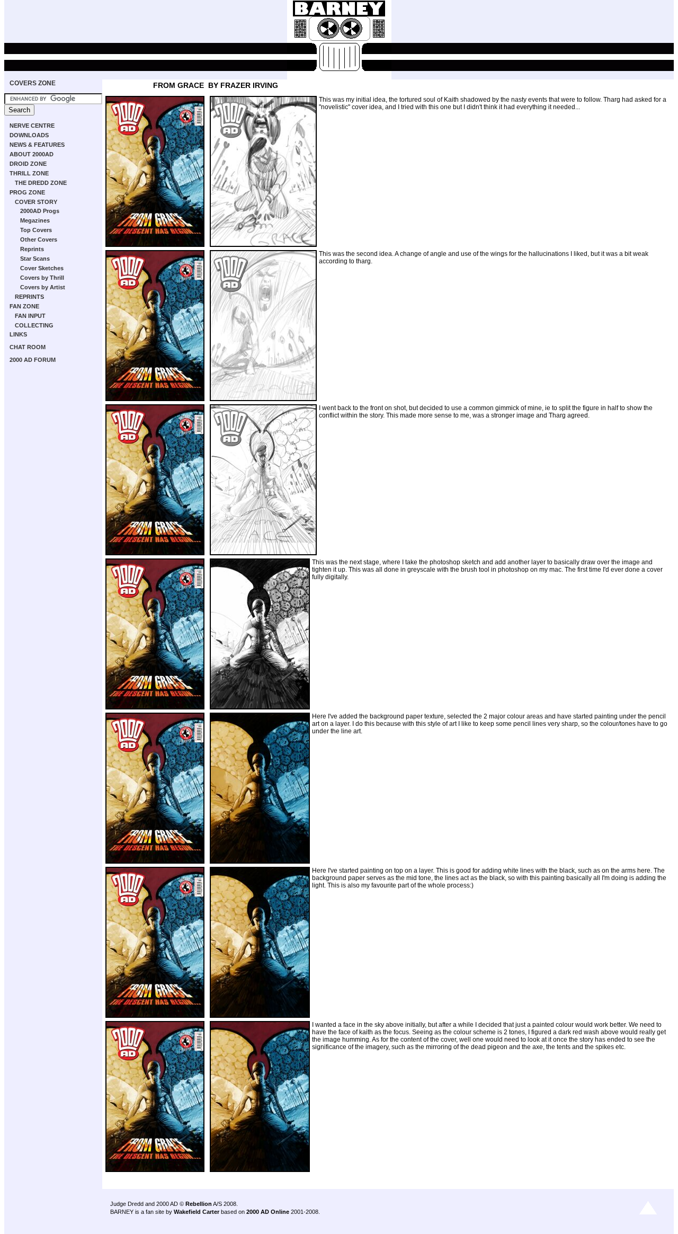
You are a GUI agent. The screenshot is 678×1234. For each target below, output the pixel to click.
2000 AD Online (267, 1212)
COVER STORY (36, 202)
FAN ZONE (24, 306)
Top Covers (36, 230)
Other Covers (38, 239)
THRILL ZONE (29, 173)
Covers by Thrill (42, 277)
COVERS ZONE (33, 83)
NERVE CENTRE (32, 125)
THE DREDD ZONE (41, 183)
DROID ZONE (28, 164)
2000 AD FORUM (33, 360)
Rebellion (198, 1204)
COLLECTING (34, 325)
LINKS (18, 334)
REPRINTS (29, 297)
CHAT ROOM (28, 347)
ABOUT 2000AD (31, 154)
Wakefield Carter (196, 1212)
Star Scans (35, 258)
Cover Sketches (42, 268)
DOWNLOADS (29, 135)
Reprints (32, 249)
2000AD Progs (39, 211)
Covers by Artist (42, 287)
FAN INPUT (30, 316)
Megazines (35, 220)
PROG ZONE (27, 192)
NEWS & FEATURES (37, 144)
